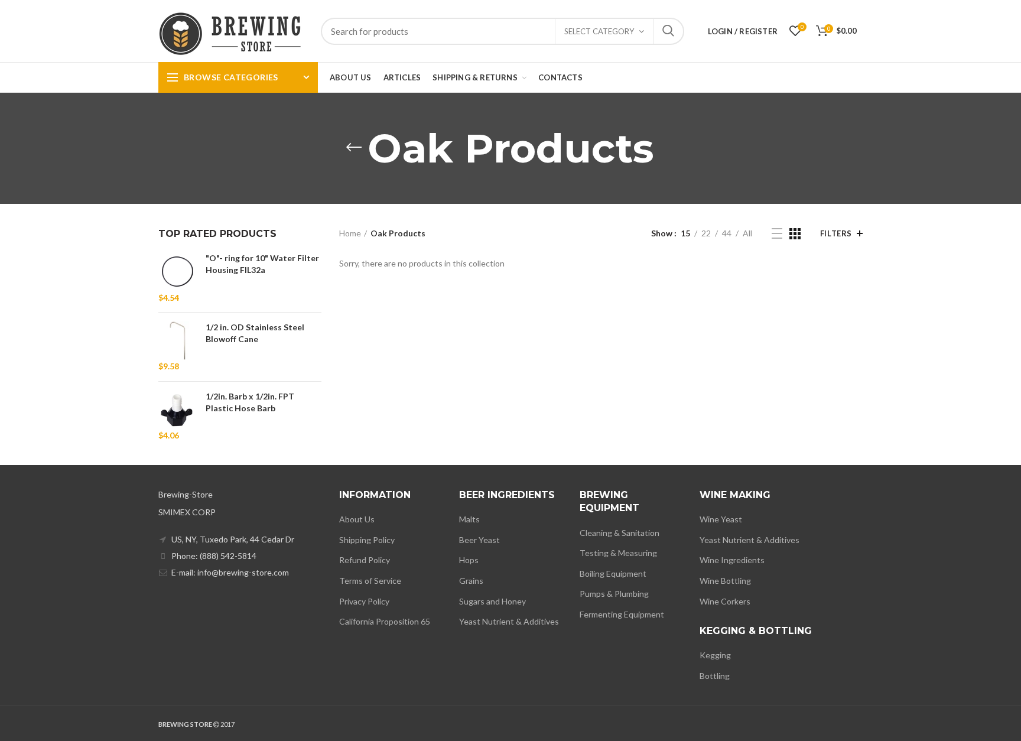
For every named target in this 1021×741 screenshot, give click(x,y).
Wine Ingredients (732, 560)
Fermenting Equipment (622, 614)
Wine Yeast (721, 519)
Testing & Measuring (618, 553)
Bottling (715, 676)
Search (668, 31)
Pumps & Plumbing (614, 594)
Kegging (715, 655)
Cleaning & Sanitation (619, 533)
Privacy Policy (364, 601)
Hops (469, 560)
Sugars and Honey (492, 601)
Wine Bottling (725, 581)
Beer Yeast (479, 540)
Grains (471, 581)
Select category (599, 31)
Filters (836, 233)
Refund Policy (364, 560)
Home (350, 233)
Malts (469, 519)
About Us (357, 519)
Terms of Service (370, 581)
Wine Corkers (725, 601)
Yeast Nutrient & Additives (509, 621)
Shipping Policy (367, 540)
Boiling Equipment (613, 573)
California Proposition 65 (384, 621)
